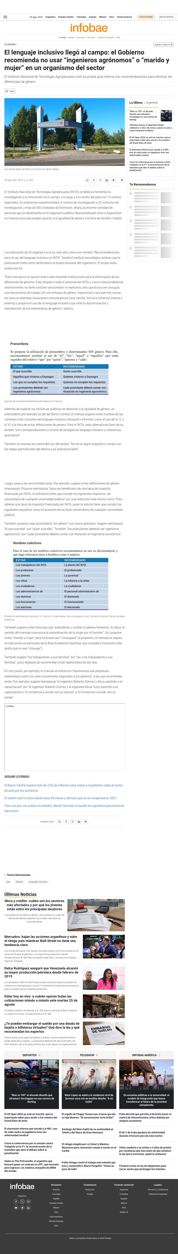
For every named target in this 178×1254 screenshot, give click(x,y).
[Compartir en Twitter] (100, 180)
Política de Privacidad (157, 1194)
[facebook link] (16, 1201)
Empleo (90, 1194)
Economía (10, 44)
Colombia (81, 17)
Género (19, 881)
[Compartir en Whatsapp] (87, 180)
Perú (111, 17)
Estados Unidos (66, 17)
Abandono (81, 38)
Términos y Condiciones (158, 1189)
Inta (8, 881)
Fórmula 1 (91, 38)
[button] (5, 17)
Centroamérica (124, 17)
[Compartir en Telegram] (113, 180)
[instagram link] (28, 1201)
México (103, 17)
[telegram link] (22, 1208)
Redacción (90, 1189)
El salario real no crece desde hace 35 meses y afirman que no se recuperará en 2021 (60, 798)
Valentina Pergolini (106, 38)
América (56, 1189)
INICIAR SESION (166, 17)
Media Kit (124, 1212)
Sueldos (71, 38)
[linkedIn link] (28, 1208)
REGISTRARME (146, 17)
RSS (56, 1226)
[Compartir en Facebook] (94, 180)
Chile (118, 38)
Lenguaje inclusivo (38, 881)
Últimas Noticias (56, 1221)
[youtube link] (16, 1208)
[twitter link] (22, 1201)
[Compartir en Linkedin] (106, 180)
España (92, 17)
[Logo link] (89, 27)
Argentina (50, 17)
